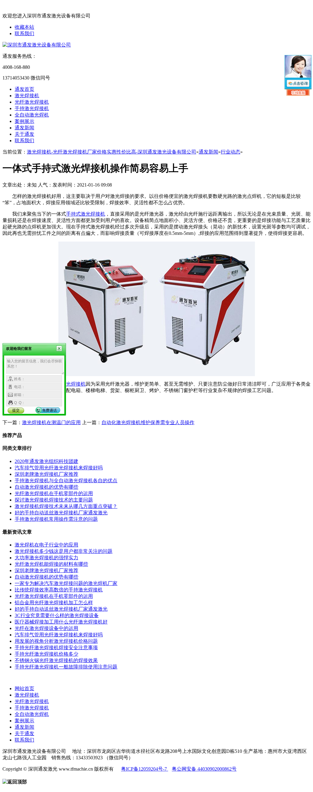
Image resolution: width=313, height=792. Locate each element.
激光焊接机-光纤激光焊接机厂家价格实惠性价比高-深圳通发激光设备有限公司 (111, 151)
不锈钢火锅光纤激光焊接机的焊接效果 (56, 660)
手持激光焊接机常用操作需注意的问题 (56, 519)
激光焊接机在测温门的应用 (51, 422)
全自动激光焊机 (32, 114)
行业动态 (230, 151)
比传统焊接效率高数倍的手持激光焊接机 (59, 589)
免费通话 (49, 410)
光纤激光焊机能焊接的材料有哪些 (51, 564)
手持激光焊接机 (32, 108)
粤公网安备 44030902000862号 (204, 769)
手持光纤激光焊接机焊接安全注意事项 (56, 647)
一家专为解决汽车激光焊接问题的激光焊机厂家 (66, 583)
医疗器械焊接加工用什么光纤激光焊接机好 (61, 621)
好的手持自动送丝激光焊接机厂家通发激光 (61, 512)
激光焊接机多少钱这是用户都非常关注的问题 (63, 551)
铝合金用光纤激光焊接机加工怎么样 (54, 602)
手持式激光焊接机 (85, 214)
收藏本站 (24, 27)
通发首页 (24, 89)
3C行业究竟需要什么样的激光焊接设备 (57, 615)
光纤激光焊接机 (32, 102)
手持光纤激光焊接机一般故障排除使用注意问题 (66, 666)
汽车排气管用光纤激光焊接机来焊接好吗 (59, 467)
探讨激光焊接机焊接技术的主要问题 (54, 499)
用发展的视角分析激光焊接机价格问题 (56, 641)
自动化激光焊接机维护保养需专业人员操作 (147, 422)
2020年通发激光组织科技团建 (46, 461)
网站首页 (24, 688)
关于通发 (24, 134)
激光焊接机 (27, 95)
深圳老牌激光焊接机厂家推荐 (46, 474)
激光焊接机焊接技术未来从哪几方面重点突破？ (66, 506)
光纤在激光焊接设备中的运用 (46, 628)
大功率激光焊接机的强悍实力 (46, 557)
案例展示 (24, 121)
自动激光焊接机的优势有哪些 (46, 487)
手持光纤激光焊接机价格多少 (46, 654)
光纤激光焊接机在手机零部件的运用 (54, 493)
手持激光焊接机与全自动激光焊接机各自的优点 (66, 480)
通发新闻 (24, 127)
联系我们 (24, 33)
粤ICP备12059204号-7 (144, 769)
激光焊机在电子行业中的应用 (46, 544)
